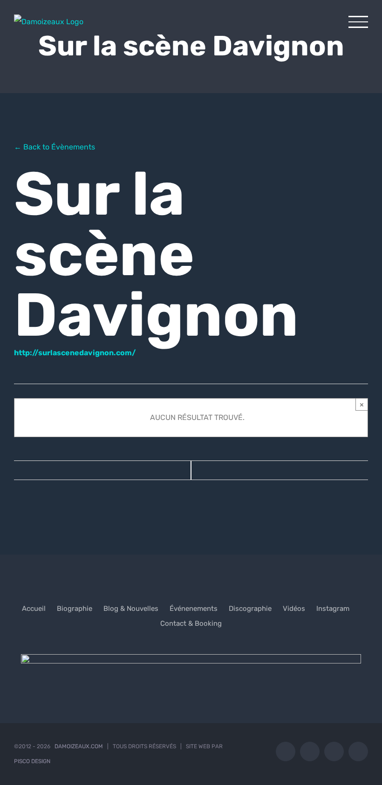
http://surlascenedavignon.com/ (75, 352)
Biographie (74, 608)
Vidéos (294, 608)
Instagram (332, 608)
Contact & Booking (191, 623)
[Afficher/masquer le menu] (358, 21)
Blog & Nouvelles (130, 608)
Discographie (250, 608)
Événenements (194, 608)
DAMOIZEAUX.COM (79, 746)
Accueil (34, 608)
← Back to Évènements (54, 146)
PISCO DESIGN (32, 761)
